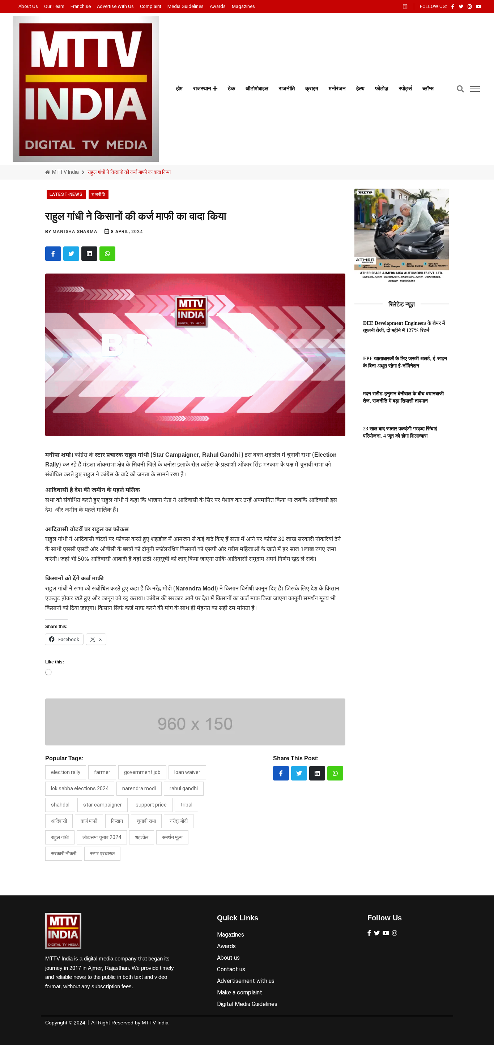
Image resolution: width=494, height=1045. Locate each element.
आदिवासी (59, 821)
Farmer (102, 772)
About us (28, 6)
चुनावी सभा (146, 821)
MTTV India (65, 172)
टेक (231, 88)
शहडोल (141, 837)
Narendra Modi (139, 788)
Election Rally (65, 772)
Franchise (81, 6)
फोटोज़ (381, 88)
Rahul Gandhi (184, 788)
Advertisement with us (245, 980)
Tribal (186, 805)
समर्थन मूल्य (172, 837)
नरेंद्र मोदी (179, 821)
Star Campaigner (102, 805)
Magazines (243, 6)
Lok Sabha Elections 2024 (79, 788)
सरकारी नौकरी (63, 853)
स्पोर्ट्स (405, 88)
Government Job (142, 772)
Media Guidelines (185, 6)
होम (179, 88)
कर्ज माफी (89, 821)
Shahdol (60, 805)
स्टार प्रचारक (102, 853)
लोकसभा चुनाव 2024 (101, 837)
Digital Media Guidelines (247, 1004)
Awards (218, 6)
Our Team (54, 6)
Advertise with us (115, 6)
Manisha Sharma (74, 231)
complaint (150, 6)
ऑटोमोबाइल (257, 88)
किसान (117, 821)
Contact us (231, 969)
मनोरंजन (337, 88)
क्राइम (311, 88)
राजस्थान (203, 88)
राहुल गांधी (60, 837)
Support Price (151, 805)
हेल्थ (360, 88)
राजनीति (287, 88)
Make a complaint (239, 992)
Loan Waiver (187, 772)
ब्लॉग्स (428, 88)
